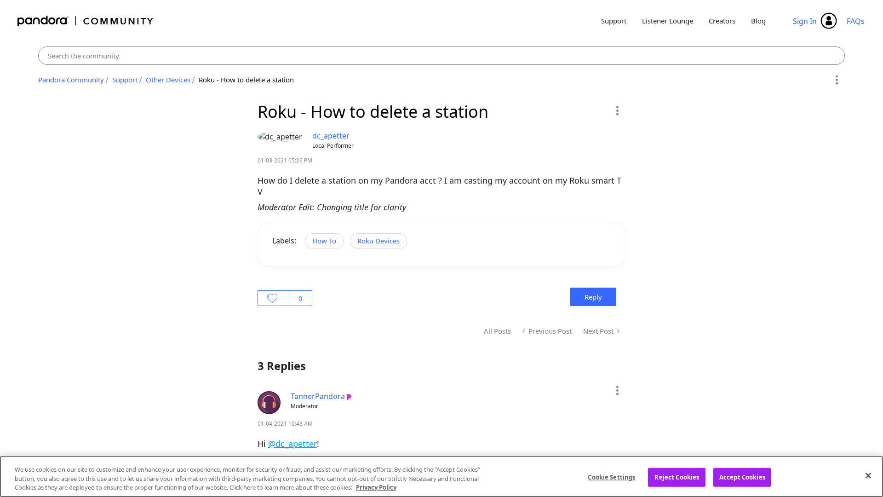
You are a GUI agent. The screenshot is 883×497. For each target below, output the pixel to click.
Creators (722, 20)
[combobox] (441, 55)
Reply (593, 296)
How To (324, 240)
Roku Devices (378, 240)
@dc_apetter (292, 443)
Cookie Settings (611, 477)
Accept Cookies (742, 477)
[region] (441, 476)
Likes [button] (273, 298)
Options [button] (836, 80)
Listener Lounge (667, 20)
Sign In (805, 21)
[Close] (868, 475)
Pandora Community (85, 21)
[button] (616, 110)
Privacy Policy (376, 487)
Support (613, 20)
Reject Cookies (676, 477)
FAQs (856, 21)
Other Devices (168, 79)
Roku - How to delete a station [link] (246, 79)
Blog (758, 20)
